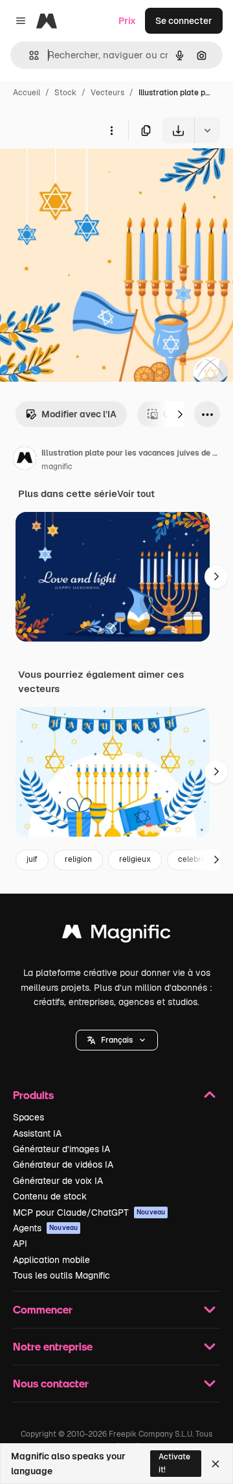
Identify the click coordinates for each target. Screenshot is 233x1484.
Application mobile (51, 1260)
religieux (135, 859)
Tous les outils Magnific (61, 1275)
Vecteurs (107, 92)
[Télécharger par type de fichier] (207, 130)
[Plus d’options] (111, 130)
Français (117, 1040)
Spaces (28, 1117)
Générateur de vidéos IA (63, 1164)
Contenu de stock (50, 1196)
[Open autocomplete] (29, 55)
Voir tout (136, 494)
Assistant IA (37, 1133)
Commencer (42, 1309)
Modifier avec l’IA (78, 414)
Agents (45, 1228)
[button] (117, 1040)
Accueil (26, 92)
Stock (65, 92)
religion (78, 859)
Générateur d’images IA (61, 1149)
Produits (33, 1095)
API (20, 1243)
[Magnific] (116, 935)
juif (32, 859)
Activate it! (174, 1463)
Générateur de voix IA (58, 1181)
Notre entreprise (53, 1346)
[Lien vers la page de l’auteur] (24, 460)
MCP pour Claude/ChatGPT (89, 1212)
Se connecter (183, 21)
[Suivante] (180, 414)
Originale (85, 173)
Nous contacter (51, 1383)
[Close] (215, 1464)
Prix (127, 21)
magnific (56, 466)
